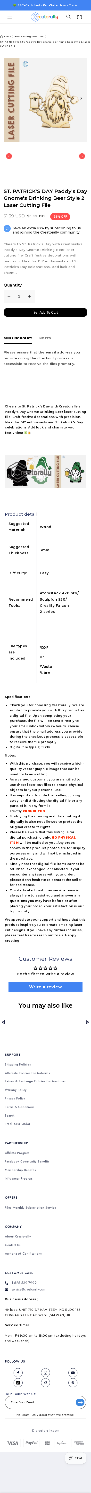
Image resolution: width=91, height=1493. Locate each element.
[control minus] (9, 296)
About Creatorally (18, 1237)
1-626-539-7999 (24, 1282)
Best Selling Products (29, 36)
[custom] (18, 1372)
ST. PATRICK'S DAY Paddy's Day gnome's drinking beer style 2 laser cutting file (45, 44)
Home (7, 36)
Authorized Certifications (23, 1254)
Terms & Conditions (20, 1107)
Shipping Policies (18, 1065)
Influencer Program (19, 1179)
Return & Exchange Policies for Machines (35, 1081)
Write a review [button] (45, 987)
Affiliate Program (17, 1153)
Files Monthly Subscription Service (30, 1208)
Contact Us (13, 1245)
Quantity (13, 285)
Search (10, 1116)
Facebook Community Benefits (27, 1162)
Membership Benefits (20, 1170)
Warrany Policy (15, 1090)
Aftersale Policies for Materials (27, 1073)
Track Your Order (17, 1124)
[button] (9, 16)
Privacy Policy (15, 1099)
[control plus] (29, 296)
